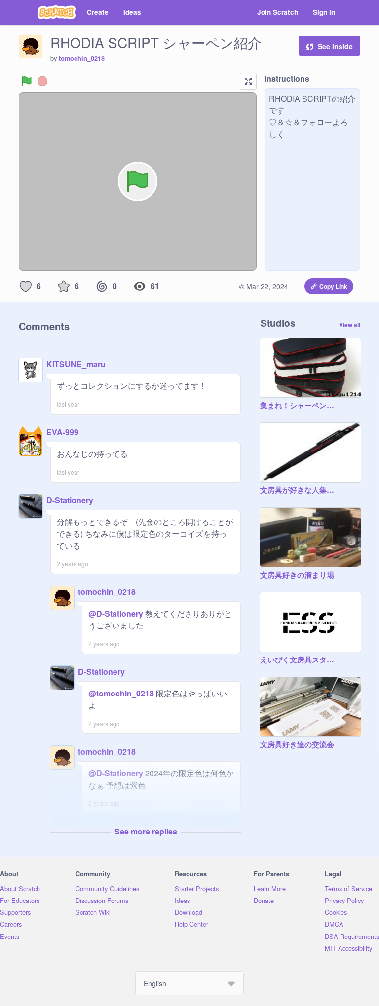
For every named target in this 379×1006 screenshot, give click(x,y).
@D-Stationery (115, 613)
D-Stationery (69, 500)
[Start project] (27, 81)
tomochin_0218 (82, 58)
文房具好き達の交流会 (297, 744)
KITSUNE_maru (76, 364)
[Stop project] (42, 81)
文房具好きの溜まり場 (297, 575)
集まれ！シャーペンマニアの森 (300, 405)
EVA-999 (62, 432)
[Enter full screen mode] (248, 81)
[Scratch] (56, 12)
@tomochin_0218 (121, 693)
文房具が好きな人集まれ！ (300, 490)
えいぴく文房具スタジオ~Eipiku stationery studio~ (300, 660)
